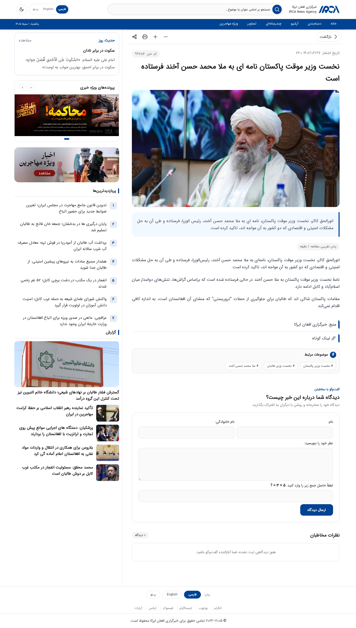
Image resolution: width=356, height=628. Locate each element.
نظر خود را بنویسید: (318, 443)
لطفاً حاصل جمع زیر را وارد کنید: (302, 485)
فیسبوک (168, 608)
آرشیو (294, 23)
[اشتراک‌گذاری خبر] (134, 36)
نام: (330, 421)
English (48, 9)
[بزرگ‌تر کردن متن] (155, 36)
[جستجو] (277, 9)
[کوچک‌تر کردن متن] (165, 36)
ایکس (152, 608)
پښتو (35, 9)
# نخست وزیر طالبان (280, 365)
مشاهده (25, 40)
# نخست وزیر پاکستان (318, 365)
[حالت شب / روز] (21, 9)
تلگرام (218, 608)
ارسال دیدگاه (317, 510)
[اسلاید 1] (66, 139)
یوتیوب (203, 608)
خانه (333, 23)
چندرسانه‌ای (273, 23)
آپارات (138, 608)
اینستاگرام (186, 608)
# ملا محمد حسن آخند (243, 365)
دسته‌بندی (314, 23)
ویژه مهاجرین (229, 23)
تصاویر (251, 23)
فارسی (62, 9)
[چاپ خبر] (145, 36)
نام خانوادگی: (225, 421)
